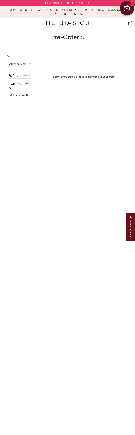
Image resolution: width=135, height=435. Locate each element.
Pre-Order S (20, 94)
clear (28, 83)
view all (27, 75)
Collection (15, 86)
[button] (20, 63)
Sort (9, 56)
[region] (67, 3)
